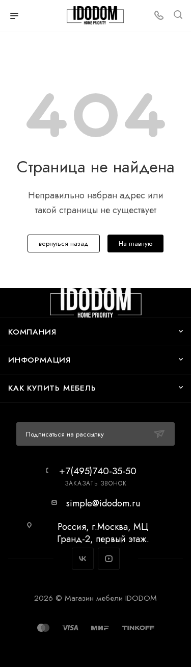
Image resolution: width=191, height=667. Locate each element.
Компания (32, 332)
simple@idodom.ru (103, 503)
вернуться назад (64, 243)
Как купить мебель (52, 388)
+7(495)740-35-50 (98, 471)
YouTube (109, 559)
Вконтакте (83, 559)
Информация (39, 360)
